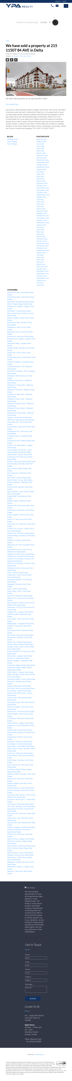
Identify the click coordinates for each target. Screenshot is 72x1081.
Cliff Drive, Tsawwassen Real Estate (20, 420)
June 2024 (40, 202)
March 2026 (41, 153)
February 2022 (41, 266)
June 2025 (40, 174)
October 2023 (41, 220)
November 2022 (42, 246)
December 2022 (42, 243)
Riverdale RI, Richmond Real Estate (20, 711)
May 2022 (40, 260)
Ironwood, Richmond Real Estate (20, 596)
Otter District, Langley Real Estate (20, 672)
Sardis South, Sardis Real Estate (19, 730)
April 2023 (40, 234)
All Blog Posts (12, 139)
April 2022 (40, 262)
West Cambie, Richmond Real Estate (21, 846)
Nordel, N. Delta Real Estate (18, 658)
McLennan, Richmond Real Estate (20, 635)
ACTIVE (50, 17)
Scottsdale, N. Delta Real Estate (19, 744)
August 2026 (41, 141)
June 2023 (40, 229)
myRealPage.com (39, 1054)
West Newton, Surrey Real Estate (20, 853)
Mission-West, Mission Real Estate (20, 644)
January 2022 (41, 269)
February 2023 (41, 239)
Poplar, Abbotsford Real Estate (19, 686)
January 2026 (41, 158)
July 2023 (40, 227)
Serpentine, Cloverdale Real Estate (20, 746)
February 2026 (42, 155)
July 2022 (40, 255)
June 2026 (40, 146)
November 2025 (42, 162)
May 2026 (40, 148)
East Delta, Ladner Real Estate (19, 478)
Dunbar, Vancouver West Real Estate (21, 461)
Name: (28, 955)
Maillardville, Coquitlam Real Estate (20, 624)
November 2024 (42, 190)
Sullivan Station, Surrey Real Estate (20, 788)
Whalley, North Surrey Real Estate (20, 855)
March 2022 (40, 264)
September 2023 (42, 222)
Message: (29, 984)
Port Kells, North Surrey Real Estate (21, 688)
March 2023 (40, 236)
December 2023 (42, 216)
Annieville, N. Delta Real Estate (21, 56)
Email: (27, 962)
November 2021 (42, 273)
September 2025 (42, 167)
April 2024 (40, 206)
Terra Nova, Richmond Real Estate (20, 804)
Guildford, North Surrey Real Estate (20, 554)
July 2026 (40, 144)
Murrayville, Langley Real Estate (19, 656)
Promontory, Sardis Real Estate (19, 691)
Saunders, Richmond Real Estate (19, 742)
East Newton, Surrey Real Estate (20, 480)
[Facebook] (26, 938)
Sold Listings (12, 144)
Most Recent (41, 139)
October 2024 (41, 192)
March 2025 (40, 181)
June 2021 (40, 285)
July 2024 (40, 199)
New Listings (12, 141)
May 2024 (40, 204)
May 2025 (40, 176)
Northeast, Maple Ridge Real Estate (21, 665)
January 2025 (41, 185)
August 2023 (41, 225)
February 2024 (41, 211)
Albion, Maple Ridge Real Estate (19, 304)
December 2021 (42, 271)
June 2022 (40, 257)
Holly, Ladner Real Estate (17, 589)
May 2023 (40, 232)
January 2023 (41, 241)
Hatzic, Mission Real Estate (17, 573)
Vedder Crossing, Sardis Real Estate (21, 827)
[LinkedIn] (36, 938)
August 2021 (41, 280)
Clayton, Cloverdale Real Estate (19, 417)
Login (64, 1)
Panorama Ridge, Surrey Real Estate (21, 679)
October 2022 (41, 248)
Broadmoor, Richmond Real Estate (20, 336)
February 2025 (42, 183)
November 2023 (42, 218)
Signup (57, 1)
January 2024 (41, 213)
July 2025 (40, 172)
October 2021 (41, 276)
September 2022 (42, 250)
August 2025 (41, 169)
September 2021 (42, 278)
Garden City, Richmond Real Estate (20, 533)
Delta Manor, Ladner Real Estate (19, 454)
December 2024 (42, 188)
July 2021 (39, 283)
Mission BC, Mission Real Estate (19, 642)
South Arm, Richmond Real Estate (20, 753)
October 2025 (41, 165)
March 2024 (40, 209)
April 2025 (40, 178)
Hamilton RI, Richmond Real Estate (20, 556)
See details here (12, 104)
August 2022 (41, 253)
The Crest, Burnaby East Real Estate (21, 806)
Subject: (28, 977)
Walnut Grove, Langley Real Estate (20, 839)
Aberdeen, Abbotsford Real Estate (20, 302)
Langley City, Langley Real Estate (20, 612)
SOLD (57, 17)
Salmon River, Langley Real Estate (20, 723)
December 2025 (42, 160)
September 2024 (42, 195)
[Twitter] (31, 938)
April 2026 (40, 151)
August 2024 (41, 197)
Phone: (28, 969)
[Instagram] (41, 938)
